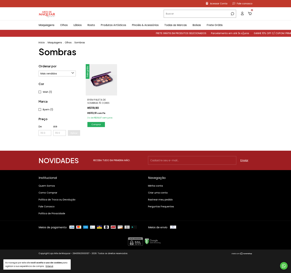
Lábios (77, 25)
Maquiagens (46, 25)
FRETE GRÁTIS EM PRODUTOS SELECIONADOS (177, 33)
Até (55, 126)
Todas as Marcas (175, 25)
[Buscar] (232, 13)
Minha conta (155, 185)
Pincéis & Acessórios (145, 25)
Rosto (91, 25)
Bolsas (196, 25)
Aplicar (74, 133)
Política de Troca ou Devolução (57, 199)
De (40, 126)
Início (42, 42)
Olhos (64, 25)
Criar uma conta (158, 192)
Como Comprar (48, 192)
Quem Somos (47, 185)
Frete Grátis (215, 25)
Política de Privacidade (52, 213)
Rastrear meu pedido (160, 199)
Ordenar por (48, 66)
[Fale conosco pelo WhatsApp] (284, 266)
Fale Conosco (47, 206)
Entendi (49, 266)
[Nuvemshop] (241, 254)
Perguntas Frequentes (161, 206)
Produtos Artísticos (113, 25)
